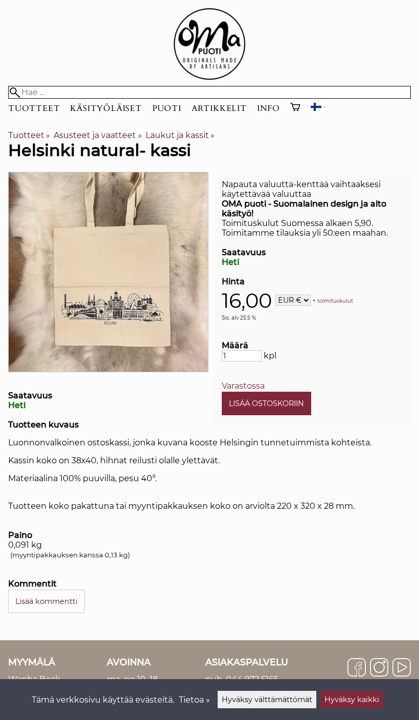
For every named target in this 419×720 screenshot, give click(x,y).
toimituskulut (335, 301)
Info (268, 108)
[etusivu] (209, 77)
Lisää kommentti (46, 601)
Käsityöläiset (106, 108)
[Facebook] (356, 668)
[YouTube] (401, 668)
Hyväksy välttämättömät (267, 699)
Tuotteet (34, 108)
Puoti (166, 108)
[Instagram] (379, 668)
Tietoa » (194, 700)
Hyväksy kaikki (351, 699)
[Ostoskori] (295, 108)
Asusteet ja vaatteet (98, 135)
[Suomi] (318, 108)
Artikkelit (219, 108)
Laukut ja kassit (180, 135)
